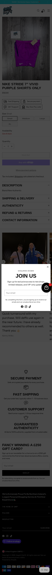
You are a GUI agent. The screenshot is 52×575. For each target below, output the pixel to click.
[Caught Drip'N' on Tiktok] (29, 307)
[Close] (48, 267)
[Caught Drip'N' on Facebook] (22, 307)
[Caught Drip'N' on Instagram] (26, 307)
